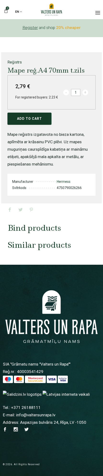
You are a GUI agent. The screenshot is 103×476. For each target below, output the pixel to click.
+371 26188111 (26, 407)
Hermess (63, 182)
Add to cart (29, 118)
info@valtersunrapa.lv (35, 415)
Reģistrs (14, 62)
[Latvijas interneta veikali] (66, 394)
